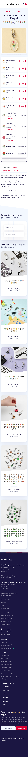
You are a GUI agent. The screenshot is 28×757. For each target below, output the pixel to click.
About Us (4, 642)
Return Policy (5, 658)
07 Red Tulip (10, 153)
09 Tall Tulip (10, 83)
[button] (14, 41)
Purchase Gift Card (7, 632)
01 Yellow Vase (10, 60)
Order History (5, 625)
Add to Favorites (14, 160)
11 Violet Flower (11, 98)
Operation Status (6, 648)
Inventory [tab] (17, 171)
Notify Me (10, 118)
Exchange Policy (6, 661)
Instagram (7, 690)
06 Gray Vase (10, 146)
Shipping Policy (5, 655)
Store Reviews (5, 645)
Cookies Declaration (7, 674)
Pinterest (7, 694)
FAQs (2, 605)
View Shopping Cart (7, 615)
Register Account (6, 618)
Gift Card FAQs (6, 635)
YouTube (6, 701)
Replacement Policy (7, 664)
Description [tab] (6, 167)
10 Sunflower (10, 90)
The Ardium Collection (14, 11)
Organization (11, 234)
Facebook (7, 686)
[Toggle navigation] (2, 4)
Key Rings (10, 227)
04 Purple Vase (11, 113)
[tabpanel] (14, 186)
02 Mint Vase (10, 68)
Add (24, 61)
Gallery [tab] (15, 167)
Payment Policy (6, 668)
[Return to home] (13, 4)
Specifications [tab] (7, 171)
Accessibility (5, 608)
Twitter (6, 697)
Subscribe (22, 728)
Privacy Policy (5, 671)
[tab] (7, 54)
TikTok (6, 705)
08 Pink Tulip (10, 135)
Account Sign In (6, 621)
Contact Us (4, 602)
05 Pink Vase (10, 124)
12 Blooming (10, 105)
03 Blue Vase (10, 75)
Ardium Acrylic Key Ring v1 (14, 17)
